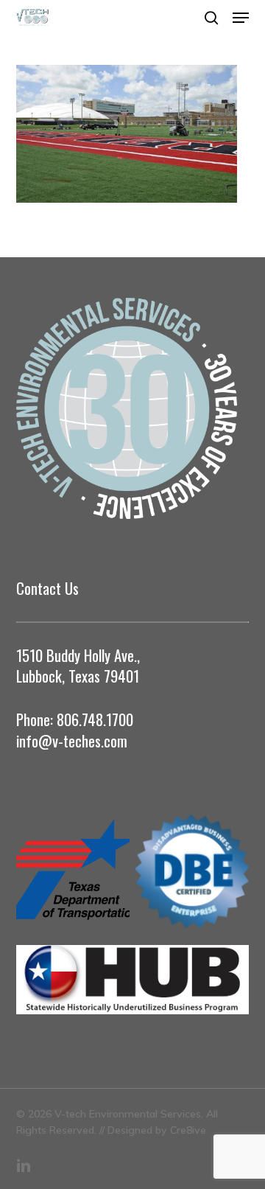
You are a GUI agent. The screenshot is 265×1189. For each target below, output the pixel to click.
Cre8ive (188, 1130)
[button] (241, 17)
